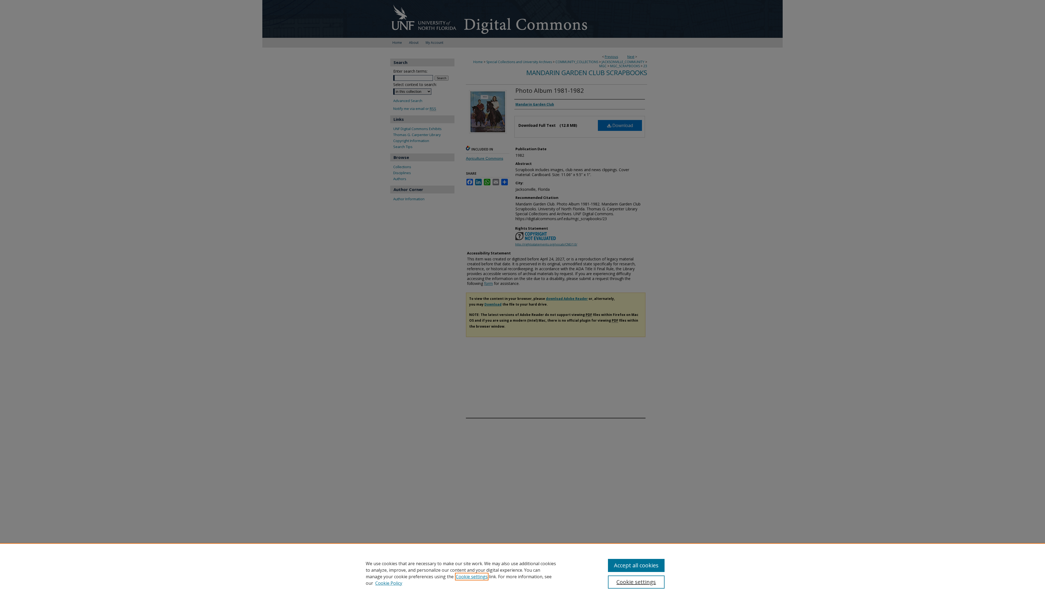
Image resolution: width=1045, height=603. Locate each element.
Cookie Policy (388, 583)
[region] (522, 573)
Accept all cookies (636, 565)
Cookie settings (472, 577)
